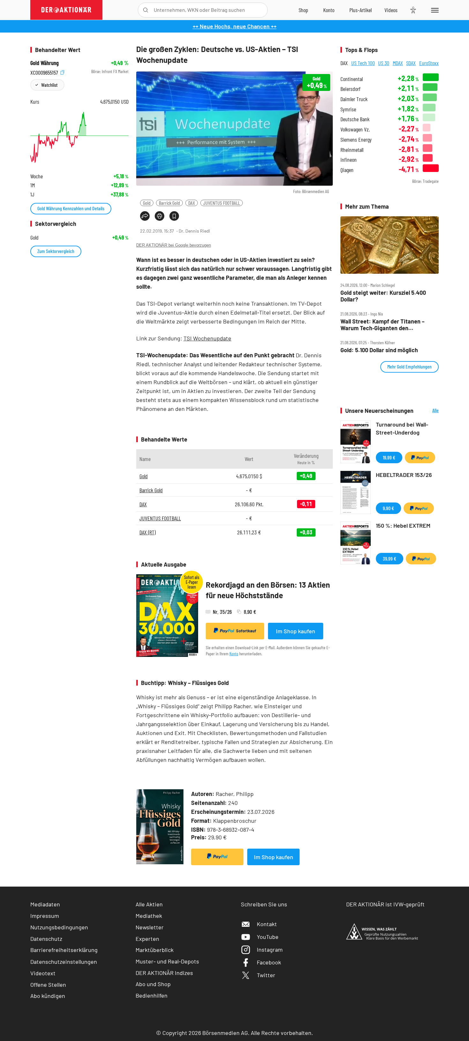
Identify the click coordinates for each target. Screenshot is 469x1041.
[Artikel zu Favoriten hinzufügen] (174, 216)
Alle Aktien (149, 904)
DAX (191, 203)
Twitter (266, 974)
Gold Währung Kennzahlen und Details (70, 208)
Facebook (269, 962)
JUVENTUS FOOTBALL (221, 203)
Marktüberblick (155, 949)
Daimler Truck (354, 99)
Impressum (44, 915)
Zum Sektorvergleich (55, 251)
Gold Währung (44, 63)
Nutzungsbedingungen (59, 927)
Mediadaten (45, 904)
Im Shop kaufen (295, 631)
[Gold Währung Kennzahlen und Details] (79, 137)
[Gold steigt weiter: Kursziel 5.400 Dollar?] (389, 245)
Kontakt (267, 923)
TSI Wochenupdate (207, 338)
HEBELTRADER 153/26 (404, 474)
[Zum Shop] (303, 10)
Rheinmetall (351, 149)
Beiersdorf (350, 89)
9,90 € (388, 508)
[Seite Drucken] (159, 216)
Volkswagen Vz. (355, 129)
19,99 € (389, 457)
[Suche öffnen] (145, 10)
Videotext (43, 973)
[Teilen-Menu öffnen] (145, 216)
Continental (351, 79)
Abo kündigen (47, 995)
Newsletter (150, 927)
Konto (233, 653)
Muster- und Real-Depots (167, 961)
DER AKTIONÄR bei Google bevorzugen (173, 245)
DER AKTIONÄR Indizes (164, 972)
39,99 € (389, 558)
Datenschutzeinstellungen (63, 961)
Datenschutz (46, 938)
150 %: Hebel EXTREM (403, 525)
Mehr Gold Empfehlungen (409, 366)
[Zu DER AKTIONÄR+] (360, 10)
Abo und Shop (153, 983)
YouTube (268, 936)
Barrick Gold (169, 203)
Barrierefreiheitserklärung (64, 949)
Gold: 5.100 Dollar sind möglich (379, 350)
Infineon (348, 159)
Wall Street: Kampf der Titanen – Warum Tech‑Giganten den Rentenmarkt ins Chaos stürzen (382, 324)
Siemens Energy (356, 139)
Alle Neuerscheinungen (428, 410)
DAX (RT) (147, 532)
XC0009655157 (44, 71)
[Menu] (433, 10)
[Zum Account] (329, 10)
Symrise (348, 109)
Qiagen (347, 170)
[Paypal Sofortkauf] (217, 857)
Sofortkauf (246, 630)
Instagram (270, 949)
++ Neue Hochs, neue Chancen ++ (235, 26)
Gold (147, 203)
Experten (147, 938)
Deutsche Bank (354, 119)
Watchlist (49, 85)
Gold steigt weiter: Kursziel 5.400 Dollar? (383, 295)
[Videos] (391, 10)
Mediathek (149, 915)
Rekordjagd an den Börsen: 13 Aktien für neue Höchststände (268, 590)
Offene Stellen (48, 984)
